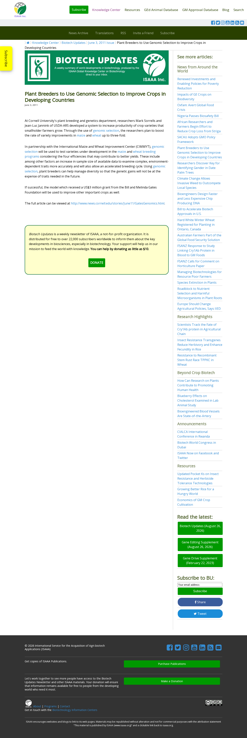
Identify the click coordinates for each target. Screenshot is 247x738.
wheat (96, 135)
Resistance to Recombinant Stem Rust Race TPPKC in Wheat (197, 360)
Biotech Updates (73, 43)
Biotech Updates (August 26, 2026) (200, 528)
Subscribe (79, 10)
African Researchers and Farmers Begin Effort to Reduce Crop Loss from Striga (199, 126)
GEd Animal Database (161, 10)
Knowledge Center (106, 10)
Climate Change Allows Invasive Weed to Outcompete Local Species (199, 183)
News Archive (78, 33)
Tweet (201, 614)
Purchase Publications (172, 664)
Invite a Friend (143, 33)
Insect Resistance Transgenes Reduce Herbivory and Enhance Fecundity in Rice (199, 344)
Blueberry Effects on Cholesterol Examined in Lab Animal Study (197, 400)
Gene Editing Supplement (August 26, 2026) (200, 544)
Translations (104, 33)
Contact (65, 706)
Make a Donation (172, 681)
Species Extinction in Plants (197, 282)
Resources (132, 10)
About (37, 706)
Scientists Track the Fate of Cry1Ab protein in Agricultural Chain (199, 329)
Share (201, 602)
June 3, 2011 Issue (101, 43)
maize (81, 135)
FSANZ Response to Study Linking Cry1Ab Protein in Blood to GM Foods (196, 250)
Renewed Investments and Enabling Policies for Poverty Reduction (198, 83)
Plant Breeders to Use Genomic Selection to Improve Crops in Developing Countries (199, 152)
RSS (123, 33)
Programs (50, 706)
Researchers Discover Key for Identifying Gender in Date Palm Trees (198, 168)
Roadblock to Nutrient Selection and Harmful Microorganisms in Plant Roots (199, 293)
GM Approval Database (200, 10)
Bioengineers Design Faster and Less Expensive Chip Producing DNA (197, 198)
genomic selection (106, 130)
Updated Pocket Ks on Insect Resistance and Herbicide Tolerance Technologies (198, 478)
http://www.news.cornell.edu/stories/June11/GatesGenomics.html (117, 203)
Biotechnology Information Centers (74, 710)
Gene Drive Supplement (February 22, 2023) (200, 560)
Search (238, 10)
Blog (225, 10)
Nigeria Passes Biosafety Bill (198, 116)
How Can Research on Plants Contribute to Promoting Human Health (198, 385)
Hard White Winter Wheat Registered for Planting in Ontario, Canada (196, 224)
